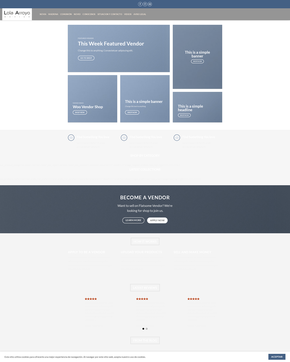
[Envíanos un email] (150, 4)
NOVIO (77, 14)
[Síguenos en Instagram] (145, 4)
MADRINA (53, 14)
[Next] (223, 314)
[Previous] (66, 314)
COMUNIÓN (66, 14)
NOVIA (43, 14)
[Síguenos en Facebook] (140, 4)
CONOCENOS (89, 14)
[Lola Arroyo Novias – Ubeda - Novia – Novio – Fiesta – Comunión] (18, 14)
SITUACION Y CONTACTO (110, 14)
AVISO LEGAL (140, 14)
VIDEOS (128, 14)
